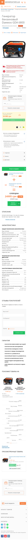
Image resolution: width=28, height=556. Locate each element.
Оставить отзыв (19, 332)
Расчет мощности (9, 503)
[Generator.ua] (12, 2)
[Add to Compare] (17, 465)
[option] (14, 169)
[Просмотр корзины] (25, 2)
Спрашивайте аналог (15, 468)
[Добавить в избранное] (19, 465)
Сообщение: (6, 318)
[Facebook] (2, 536)
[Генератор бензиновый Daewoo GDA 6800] (5, 460)
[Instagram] (8, 536)
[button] (2, 6)
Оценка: (5, 328)
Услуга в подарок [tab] (14, 169)
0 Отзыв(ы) (6, 28)
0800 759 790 (7, 6)
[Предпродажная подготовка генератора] (6, 185)
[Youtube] (5, 536)
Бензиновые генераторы (7, 9)
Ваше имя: (6, 311)
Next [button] (25, 49)
